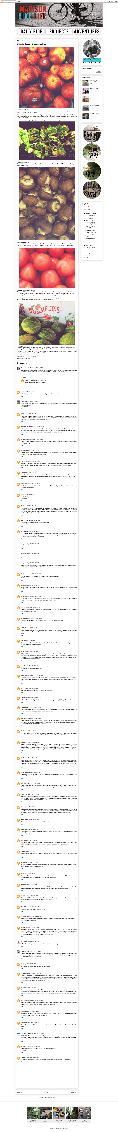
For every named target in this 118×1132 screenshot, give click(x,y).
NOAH (22, 731)
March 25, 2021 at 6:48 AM (34, 772)
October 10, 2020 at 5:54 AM (33, 607)
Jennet (22, 392)
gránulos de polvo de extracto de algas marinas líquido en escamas (40, 1004)
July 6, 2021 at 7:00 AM (32, 840)
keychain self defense (26, 524)
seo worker (24, 697)
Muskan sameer (25, 618)
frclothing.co (56, 944)
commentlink (24, 772)
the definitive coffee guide (57, 620)
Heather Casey (24, 574)
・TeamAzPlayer (25, 951)
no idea (23, 987)
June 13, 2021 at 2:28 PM (32, 829)
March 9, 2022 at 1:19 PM (35, 951)
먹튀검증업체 (42, 723)
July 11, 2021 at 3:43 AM (30, 851)
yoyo (22, 640)
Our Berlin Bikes (94, 88)
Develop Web (24, 742)
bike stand (33, 920)
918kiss (71, 700)
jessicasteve (24, 941)
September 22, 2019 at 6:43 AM (37, 426)
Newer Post (20, 1092)
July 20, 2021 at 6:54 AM (29, 873)
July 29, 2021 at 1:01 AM (32, 884)
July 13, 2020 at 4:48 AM (34, 520)
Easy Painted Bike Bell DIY (90, 235)
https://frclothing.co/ (36, 956)
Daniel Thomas (24, 819)
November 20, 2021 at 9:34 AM (35, 916)
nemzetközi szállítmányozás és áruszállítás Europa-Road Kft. (52, 735)
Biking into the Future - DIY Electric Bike (95, 82)
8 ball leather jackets (65, 812)
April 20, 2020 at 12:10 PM (34, 483)
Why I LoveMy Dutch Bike (33, 1120)
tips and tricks (27, 358)
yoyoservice (24, 401)
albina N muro (24, 531)
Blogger (66, 1129)
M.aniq (22, 964)
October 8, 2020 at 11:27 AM (34, 596)
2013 (86, 253)
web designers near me (63, 844)
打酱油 (73, 993)
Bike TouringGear (59, 1120)
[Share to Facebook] (34, 356)
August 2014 (89, 215)
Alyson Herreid (29, 380)
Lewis (22, 472)
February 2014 (90, 247)
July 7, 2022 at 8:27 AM (34, 1022)
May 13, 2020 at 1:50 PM (30, 495)
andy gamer (24, 840)
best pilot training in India (54, 1013)
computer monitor (25, 973)
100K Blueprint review (25, 578)
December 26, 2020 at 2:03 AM (31, 688)
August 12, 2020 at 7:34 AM (33, 585)
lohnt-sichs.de (42, 909)
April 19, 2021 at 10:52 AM (34, 783)
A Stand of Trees (90, 230)
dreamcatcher (61, 394)
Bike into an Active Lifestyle (90, 227)
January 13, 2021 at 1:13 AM (30, 731)
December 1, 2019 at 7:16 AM (33, 461)
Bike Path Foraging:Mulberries (72, 1120)
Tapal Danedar (36, 776)
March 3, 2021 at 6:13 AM (33, 758)
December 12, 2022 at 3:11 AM (34, 1046)
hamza (22, 495)
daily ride (21, 358)
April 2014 (89, 243)
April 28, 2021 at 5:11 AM (31, 807)
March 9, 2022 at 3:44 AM (33, 941)
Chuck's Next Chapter (26, 368)
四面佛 (41, 866)
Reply (22, 374)
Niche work (24, 585)
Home (47, 1092)
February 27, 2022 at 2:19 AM (32, 927)
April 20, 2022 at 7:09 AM (30, 987)
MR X (22, 688)
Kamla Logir (24, 1046)
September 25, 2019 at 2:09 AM (36, 439)
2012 (86, 255)
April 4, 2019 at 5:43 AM (30, 392)
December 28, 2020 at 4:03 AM (34, 697)
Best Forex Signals (67, 465)
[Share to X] (32, 356)
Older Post (74, 1092)
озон (41, 668)
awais (22, 666)
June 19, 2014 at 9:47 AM (40, 380)
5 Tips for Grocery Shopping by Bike (91, 223)
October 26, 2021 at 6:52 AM (32, 896)
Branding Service (25, 426)
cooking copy (24, 916)
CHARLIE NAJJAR (25, 1022)
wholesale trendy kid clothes (47, 711)
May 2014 (89, 220)
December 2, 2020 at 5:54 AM (30, 640)
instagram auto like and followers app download (33, 536)
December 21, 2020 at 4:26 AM (36, 675)
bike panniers (24, 498)
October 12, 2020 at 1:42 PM (35, 618)
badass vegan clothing (47, 899)
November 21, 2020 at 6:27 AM (31, 628)
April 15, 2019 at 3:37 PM (32, 401)
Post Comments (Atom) (50, 1098)
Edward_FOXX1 (24, 794)
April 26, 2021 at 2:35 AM (33, 794)
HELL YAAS (23, 907)
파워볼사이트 (50, 690)
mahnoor (23, 896)
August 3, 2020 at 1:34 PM (33, 544)
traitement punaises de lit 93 (60, 787)
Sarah (22, 506)
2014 (86, 209)
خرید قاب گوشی (47, 799)
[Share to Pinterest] (35, 356)
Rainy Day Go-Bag (91, 232)
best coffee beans (54, 600)
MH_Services (24, 758)
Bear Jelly (23, 807)
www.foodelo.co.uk (40, 513)
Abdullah (23, 927)
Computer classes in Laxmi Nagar (38, 1036)
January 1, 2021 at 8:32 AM (35, 707)
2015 (86, 206)
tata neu (49, 966)
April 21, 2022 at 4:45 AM (37, 1000)
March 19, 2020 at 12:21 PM (30, 472)
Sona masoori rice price (69, 476)
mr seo (22, 651)
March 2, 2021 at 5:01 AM (33, 742)
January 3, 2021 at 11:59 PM (35, 718)
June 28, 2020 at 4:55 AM (30, 506)
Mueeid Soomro (25, 439)
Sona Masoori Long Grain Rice (37, 1059)
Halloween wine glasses (63, 888)
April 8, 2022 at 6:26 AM (30, 964)
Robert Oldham (25, 520)
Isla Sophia (24, 829)
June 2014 (89, 218)
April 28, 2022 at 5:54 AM (33, 1011)
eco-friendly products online (34, 658)
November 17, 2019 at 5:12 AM (32, 450)
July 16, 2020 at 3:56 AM (33, 531)
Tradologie (24, 1057)
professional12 (25, 675)
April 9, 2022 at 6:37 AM (36, 973)
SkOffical (23, 414)
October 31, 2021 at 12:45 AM (33, 907)
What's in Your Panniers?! (94, 97)
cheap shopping (24, 406)
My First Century (94, 105)
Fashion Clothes (25, 707)
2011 (85, 257)
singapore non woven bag (28, 487)
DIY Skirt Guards (94, 113)
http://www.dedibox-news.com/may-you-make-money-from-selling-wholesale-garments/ (49, 418)
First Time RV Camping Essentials (41, 567)
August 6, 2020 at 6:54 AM (35, 574)
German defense (49, 934)
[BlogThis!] (30, 356)
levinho (23, 628)
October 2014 (90, 211)
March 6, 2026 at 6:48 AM (33, 1057)
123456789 (24, 461)
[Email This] (29, 356)
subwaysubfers (25, 783)
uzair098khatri (25, 718)
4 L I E (22, 873)
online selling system (26, 1000)
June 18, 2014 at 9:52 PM (37, 368)
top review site (58, 432)
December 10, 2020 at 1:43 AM (31, 651)
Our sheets (23, 1050)
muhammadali (24, 596)
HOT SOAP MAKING (42, 454)
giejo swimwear (32, 833)
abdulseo (23, 450)
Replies (24, 377)
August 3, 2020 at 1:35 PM (33, 563)
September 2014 (90, 213)
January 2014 (90, 250)
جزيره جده (46, 980)
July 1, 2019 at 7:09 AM (31, 414)
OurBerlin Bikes (84, 1120)
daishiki (22, 589)
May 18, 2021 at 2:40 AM (34, 819)
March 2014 (89, 245)
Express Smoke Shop (61, 822)
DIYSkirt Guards (46, 1120)
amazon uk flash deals (31, 611)
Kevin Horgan (24, 483)
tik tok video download (51, 877)
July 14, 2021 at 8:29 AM (33, 862)
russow (23, 851)
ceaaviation (24, 1011)
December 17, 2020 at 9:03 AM (31, 666)
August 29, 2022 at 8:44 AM (40, 1033)
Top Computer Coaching (27, 1033)
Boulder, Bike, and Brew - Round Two (91, 239)
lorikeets (23, 765)
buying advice (38, 644)
